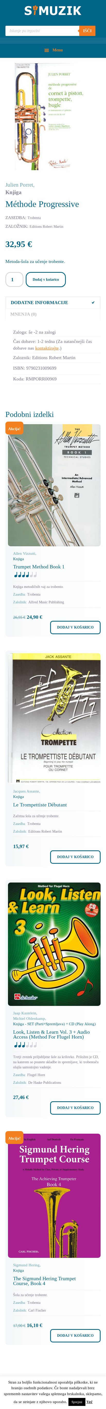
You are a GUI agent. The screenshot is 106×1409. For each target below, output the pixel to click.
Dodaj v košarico (46, 279)
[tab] (53, 302)
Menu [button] (57, 50)
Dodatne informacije (39, 302)
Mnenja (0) (23, 314)
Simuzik (53, 10)
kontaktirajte (47, 348)
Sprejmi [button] (77, 1402)
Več (89, 1402)
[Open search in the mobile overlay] (50, 31)
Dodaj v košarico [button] (75, 627)
